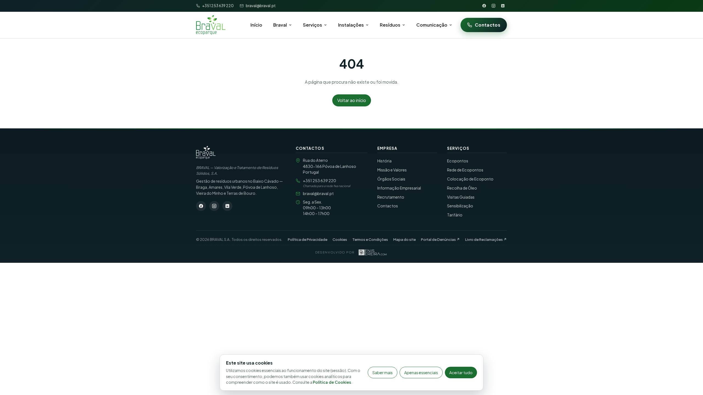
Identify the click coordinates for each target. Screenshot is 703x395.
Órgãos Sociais (391, 178)
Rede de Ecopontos (465, 169)
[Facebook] (484, 6)
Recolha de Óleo (462, 187)
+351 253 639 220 (319, 180)
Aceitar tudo (461, 372)
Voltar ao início (351, 100)
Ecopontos (457, 160)
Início (256, 25)
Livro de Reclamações (486, 239)
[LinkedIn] (503, 6)
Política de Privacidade (307, 239)
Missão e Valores (392, 169)
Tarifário (454, 214)
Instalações (351, 25)
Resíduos (390, 25)
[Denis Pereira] (372, 252)
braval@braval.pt (318, 193)
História (384, 160)
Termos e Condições (370, 239)
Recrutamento (390, 196)
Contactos (487, 25)
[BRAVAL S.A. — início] (210, 25)
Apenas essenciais (421, 372)
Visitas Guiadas (461, 196)
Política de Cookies (332, 382)
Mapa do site (404, 239)
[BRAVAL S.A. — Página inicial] (206, 152)
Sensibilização (460, 205)
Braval (280, 25)
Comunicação (431, 25)
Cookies (340, 239)
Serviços (312, 25)
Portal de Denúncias (440, 239)
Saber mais (382, 372)
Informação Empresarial (399, 187)
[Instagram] (493, 6)
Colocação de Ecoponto (470, 178)
